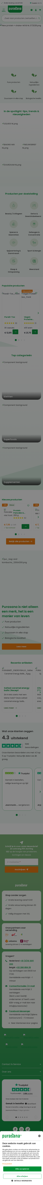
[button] (21, 1180)
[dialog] (21, 1158)
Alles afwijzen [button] (22, 1176)
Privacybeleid (7, 1164)
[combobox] (39, 1136)
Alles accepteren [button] (22, 1169)
